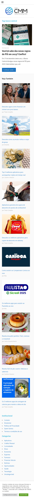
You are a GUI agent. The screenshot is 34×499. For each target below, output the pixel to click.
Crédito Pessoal (9, 443)
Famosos (7, 457)
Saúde (6, 469)
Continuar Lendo (8, 70)
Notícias (7, 463)
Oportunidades (9, 466)
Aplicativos (8, 440)
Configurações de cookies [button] (10, 494)
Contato (7, 420)
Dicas (6, 449)
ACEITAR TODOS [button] (23, 494)
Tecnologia (8, 471)
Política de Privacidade (11, 426)
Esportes (7, 455)
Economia (7, 452)
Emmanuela (5, 48)
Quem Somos (8, 429)
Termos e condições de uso (13, 431)
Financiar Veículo (10, 460)
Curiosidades (8, 446)
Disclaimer (7, 423)
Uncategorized (9, 474)
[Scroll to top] (31, 496)
